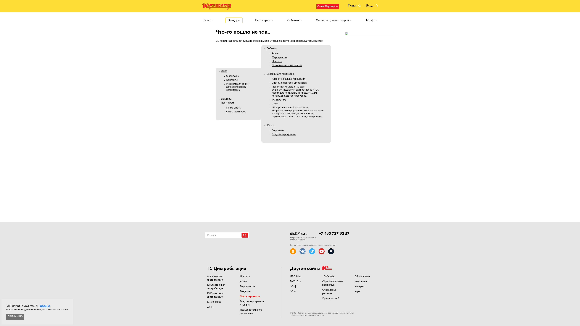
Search (245, 235)
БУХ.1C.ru (295, 282)
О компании (232, 76)
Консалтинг (361, 282)
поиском (318, 41)
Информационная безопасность (290, 108)
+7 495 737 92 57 (334, 233)
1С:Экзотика (279, 100)
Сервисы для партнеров (332, 20)
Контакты (232, 80)
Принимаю (15, 317)
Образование (362, 277)
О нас (207, 20)
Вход (369, 5)
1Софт (294, 287)
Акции (275, 54)
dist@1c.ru (299, 233)
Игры (357, 292)
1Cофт (370, 20)
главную (284, 41)
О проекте (278, 130)
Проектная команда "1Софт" (288, 87)
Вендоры (234, 20)
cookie (45, 306)
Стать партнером (327, 6)
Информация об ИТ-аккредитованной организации (237, 87)
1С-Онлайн (328, 277)
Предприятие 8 (330, 298)
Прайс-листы (233, 108)
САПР (275, 104)
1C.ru (293, 292)
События (293, 20)
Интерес (359, 287)
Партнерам (263, 20)
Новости (277, 61)
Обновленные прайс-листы (287, 65)
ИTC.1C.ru (295, 277)
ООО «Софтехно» (299, 313)
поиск (352, 5)
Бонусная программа (284, 134)
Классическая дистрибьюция (288, 79)
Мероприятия (279, 57)
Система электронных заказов (289, 83)
